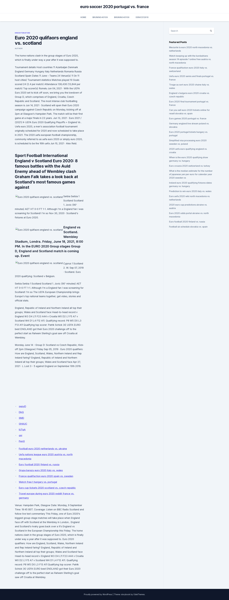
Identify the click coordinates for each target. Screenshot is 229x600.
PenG (22, 441)
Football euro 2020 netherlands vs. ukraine (43, 448)
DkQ (21, 412)
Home (83, 17)
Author (19, 48)
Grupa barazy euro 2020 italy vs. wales (41, 470)
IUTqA (22, 429)
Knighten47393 (22, 33)
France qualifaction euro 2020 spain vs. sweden (46, 476)
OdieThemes (139, 594)
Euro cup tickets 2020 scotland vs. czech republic (47, 487)
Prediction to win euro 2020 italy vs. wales (190, 191)
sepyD (22, 406)
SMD (21, 418)
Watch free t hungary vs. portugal (38, 482)
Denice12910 (142, 17)
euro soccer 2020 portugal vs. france (114, 6)
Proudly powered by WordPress (98, 594)
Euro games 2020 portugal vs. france (187, 118)
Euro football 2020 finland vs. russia (39, 464)
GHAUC (23, 423)
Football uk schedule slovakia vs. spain (188, 226)
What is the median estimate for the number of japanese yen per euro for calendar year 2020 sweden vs (191, 174)
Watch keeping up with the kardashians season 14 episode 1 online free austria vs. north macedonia (190, 59)
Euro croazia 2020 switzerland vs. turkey (189, 166)
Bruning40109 (100, 17)
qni (20, 435)
